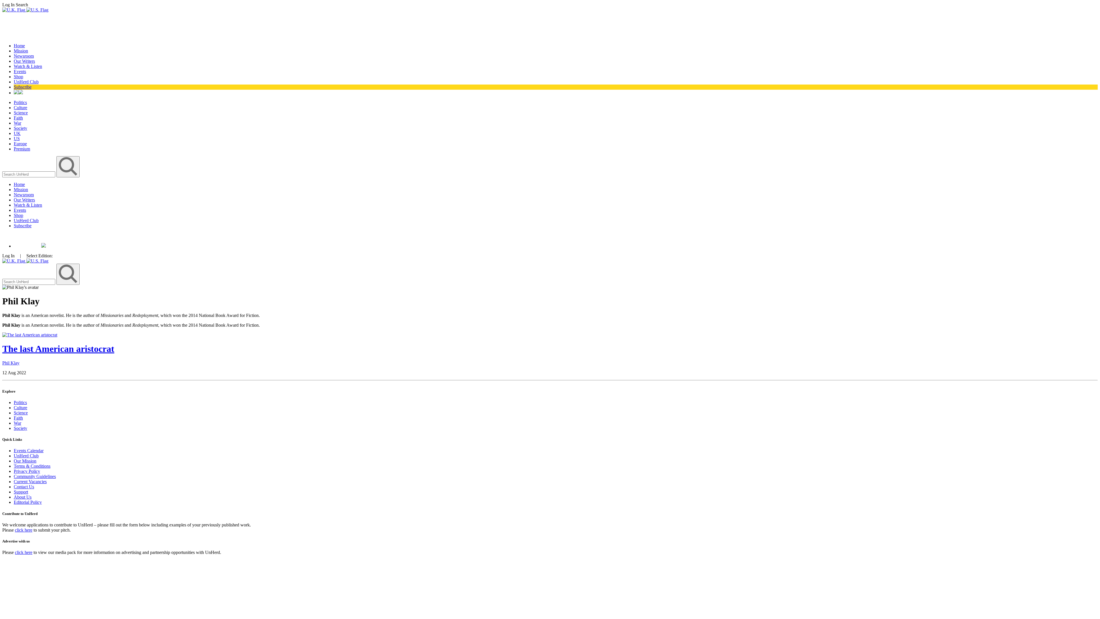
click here (23, 530)
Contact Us (24, 486)
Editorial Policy (28, 502)
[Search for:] (29, 174)
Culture (20, 107)
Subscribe (23, 87)
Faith (18, 117)
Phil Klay (10, 363)
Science (21, 112)
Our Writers (24, 61)
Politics (20, 102)
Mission (21, 50)
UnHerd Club (26, 81)
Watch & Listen (28, 66)
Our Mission (25, 461)
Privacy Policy (27, 471)
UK (17, 133)
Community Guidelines (35, 476)
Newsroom (24, 56)
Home (19, 45)
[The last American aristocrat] (29, 334)
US (17, 138)
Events (20, 71)
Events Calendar (29, 450)
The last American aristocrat (58, 349)
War (17, 123)
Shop (18, 76)
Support (21, 491)
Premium (22, 148)
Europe (20, 143)
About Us (23, 497)
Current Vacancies (30, 481)
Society (20, 128)
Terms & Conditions (32, 466)
